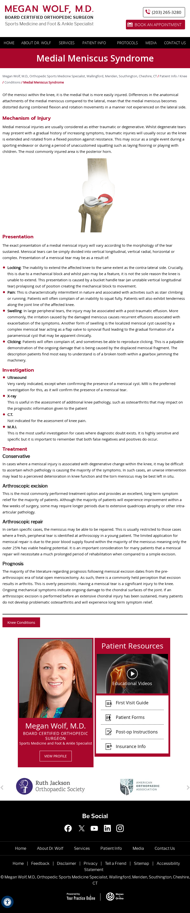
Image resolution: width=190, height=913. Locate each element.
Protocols (127, 42)
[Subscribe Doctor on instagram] (95, 834)
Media (151, 42)
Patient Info (94, 42)
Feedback (40, 863)
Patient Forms (130, 717)
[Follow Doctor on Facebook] (70, 834)
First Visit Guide (132, 703)
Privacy (90, 863)
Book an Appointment (158, 24)
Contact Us (175, 42)
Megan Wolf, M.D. (55, 725)
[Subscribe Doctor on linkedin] (108, 834)
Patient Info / (170, 76)
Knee (183, 76)
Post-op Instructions (137, 732)
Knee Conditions (21, 622)
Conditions (12, 82)
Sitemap (141, 863)
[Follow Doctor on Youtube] (120, 834)
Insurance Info (131, 746)
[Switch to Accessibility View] (7, 902)
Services (65, 42)
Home (8, 42)
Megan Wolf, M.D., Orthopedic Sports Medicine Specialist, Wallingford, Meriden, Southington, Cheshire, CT (79, 76)
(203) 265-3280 (166, 12)
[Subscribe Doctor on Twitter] (82, 834)
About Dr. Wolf (36, 42)
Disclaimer (66, 863)
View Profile (55, 756)
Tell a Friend (115, 863)
